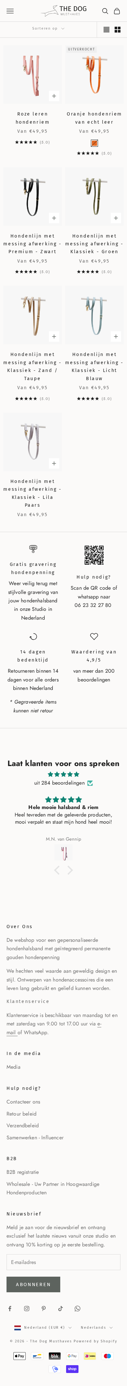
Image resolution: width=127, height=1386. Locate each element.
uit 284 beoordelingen (59, 783)
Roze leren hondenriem (33, 118)
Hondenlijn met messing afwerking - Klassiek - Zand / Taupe (32, 366)
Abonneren (33, 1284)
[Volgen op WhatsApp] (77, 1308)
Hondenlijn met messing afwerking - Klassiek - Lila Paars (32, 493)
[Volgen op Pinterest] (43, 1308)
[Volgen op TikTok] (60, 1308)
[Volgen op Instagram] (26, 1308)
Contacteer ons (23, 1101)
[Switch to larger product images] (106, 29)
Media (14, 1067)
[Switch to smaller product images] (117, 29)
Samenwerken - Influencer (35, 1137)
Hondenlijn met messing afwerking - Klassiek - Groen (94, 244)
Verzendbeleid (23, 1125)
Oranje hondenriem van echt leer (94, 118)
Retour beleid (21, 1114)
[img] (63, 774)
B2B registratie (23, 1172)
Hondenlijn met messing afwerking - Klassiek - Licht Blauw (94, 366)
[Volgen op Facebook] (10, 1308)
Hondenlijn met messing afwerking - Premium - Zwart (32, 244)
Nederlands (93, 1327)
